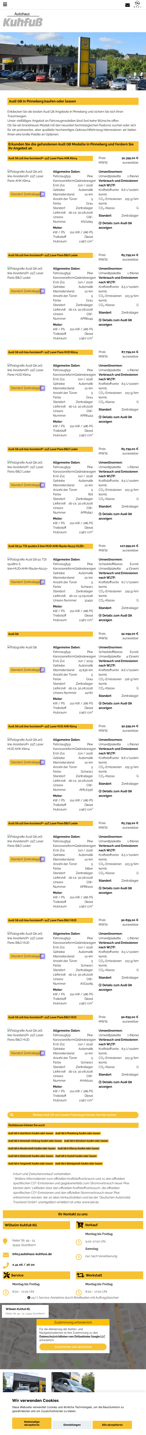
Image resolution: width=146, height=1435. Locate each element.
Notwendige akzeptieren (32, 1423)
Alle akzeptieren (112, 1424)
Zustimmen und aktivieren (73, 1347)
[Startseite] (137, 4)
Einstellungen (72, 1424)
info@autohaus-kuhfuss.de (32, 1254)
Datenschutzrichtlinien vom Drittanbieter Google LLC (72, 1336)
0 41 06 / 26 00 (23, 1264)
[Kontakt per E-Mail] (127, 4)
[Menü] (5, 4)
